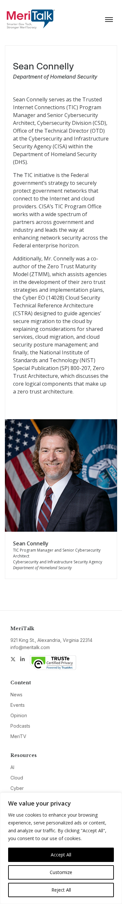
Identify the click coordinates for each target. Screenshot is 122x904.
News (16, 694)
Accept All (61, 855)
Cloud (16, 777)
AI (12, 767)
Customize (61, 872)
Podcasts (20, 726)
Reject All (61, 890)
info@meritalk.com (30, 647)
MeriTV (18, 736)
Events (17, 705)
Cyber (17, 788)
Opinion (18, 715)
